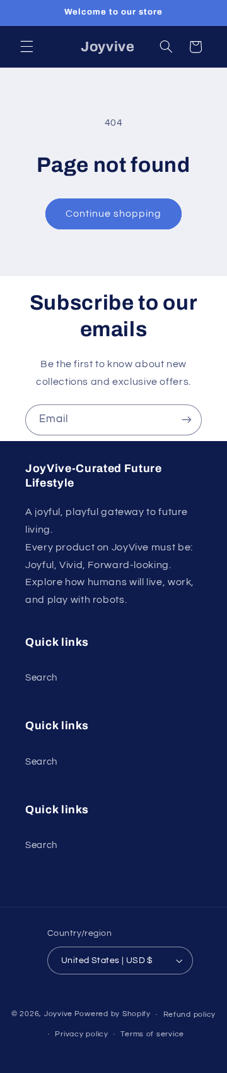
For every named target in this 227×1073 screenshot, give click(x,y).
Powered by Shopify (112, 1014)
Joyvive (58, 1014)
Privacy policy (81, 1034)
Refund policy (189, 1014)
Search (41, 677)
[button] (26, 46)
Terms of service (152, 1034)
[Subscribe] (186, 419)
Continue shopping (114, 214)
